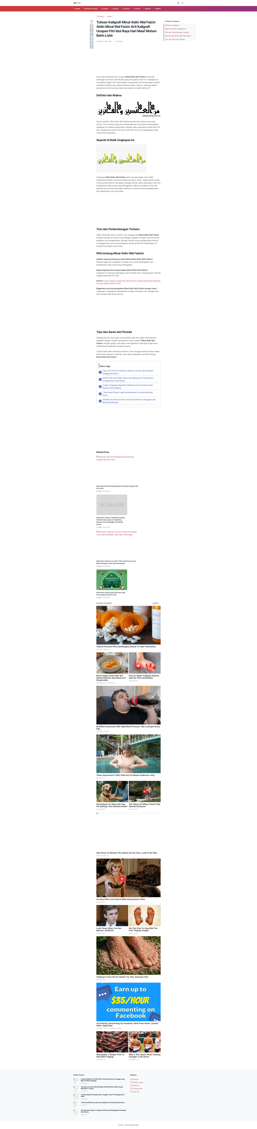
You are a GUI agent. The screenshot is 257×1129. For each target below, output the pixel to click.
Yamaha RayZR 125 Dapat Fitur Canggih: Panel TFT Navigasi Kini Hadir (102, 1095)
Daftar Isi (135, 1085)
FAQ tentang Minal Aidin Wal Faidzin (178, 36)
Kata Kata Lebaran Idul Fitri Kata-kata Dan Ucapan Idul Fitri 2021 (110, 594)
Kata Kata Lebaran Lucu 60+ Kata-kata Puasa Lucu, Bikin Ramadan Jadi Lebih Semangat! (116, 562)
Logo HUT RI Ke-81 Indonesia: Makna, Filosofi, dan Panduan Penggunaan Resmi (127, 372)
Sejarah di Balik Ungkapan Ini (175, 29)
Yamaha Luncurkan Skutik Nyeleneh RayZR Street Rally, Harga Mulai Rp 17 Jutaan (102, 1087)
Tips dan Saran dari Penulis (175, 39)
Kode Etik (136, 1092)
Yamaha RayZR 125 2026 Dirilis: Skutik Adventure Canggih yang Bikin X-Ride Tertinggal (103, 1080)
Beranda (135, 1079)
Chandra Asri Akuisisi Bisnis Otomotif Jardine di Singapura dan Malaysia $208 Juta (129, 401)
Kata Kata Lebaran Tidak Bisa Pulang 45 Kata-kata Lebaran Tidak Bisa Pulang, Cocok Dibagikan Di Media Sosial (110, 521)
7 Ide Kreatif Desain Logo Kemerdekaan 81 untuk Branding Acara (127, 393)
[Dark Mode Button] (178, 3)
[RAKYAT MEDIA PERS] (77, 3)
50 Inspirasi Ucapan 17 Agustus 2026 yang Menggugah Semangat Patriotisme (103, 1111)
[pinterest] (91, 42)
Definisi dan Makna (172, 25)
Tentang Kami (137, 1089)
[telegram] (91, 38)
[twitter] (91, 30)
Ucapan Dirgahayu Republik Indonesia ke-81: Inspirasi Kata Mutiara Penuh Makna (127, 386)
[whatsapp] (91, 34)
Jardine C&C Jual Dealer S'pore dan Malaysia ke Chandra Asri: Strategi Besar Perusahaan (128, 379)
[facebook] (91, 26)
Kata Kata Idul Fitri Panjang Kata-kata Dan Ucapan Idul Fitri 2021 (117, 487)
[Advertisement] (128, 59)
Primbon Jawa (137, 1082)
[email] (91, 47)
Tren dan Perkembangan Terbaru (177, 32)
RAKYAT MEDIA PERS (132, 1125)
